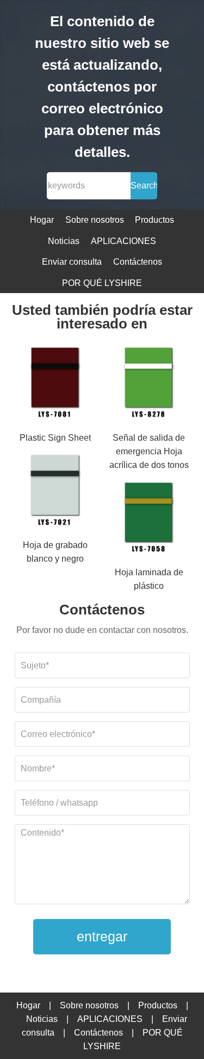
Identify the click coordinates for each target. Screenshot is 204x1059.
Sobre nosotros (94, 219)
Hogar (42, 219)
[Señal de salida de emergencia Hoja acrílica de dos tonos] (149, 383)
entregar (102, 936)
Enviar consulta (72, 261)
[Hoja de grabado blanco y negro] (55, 491)
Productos (154, 219)
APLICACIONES (123, 241)
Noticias (63, 241)
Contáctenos (137, 261)
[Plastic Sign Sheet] (55, 383)
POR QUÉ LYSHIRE (102, 283)
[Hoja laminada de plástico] (149, 518)
